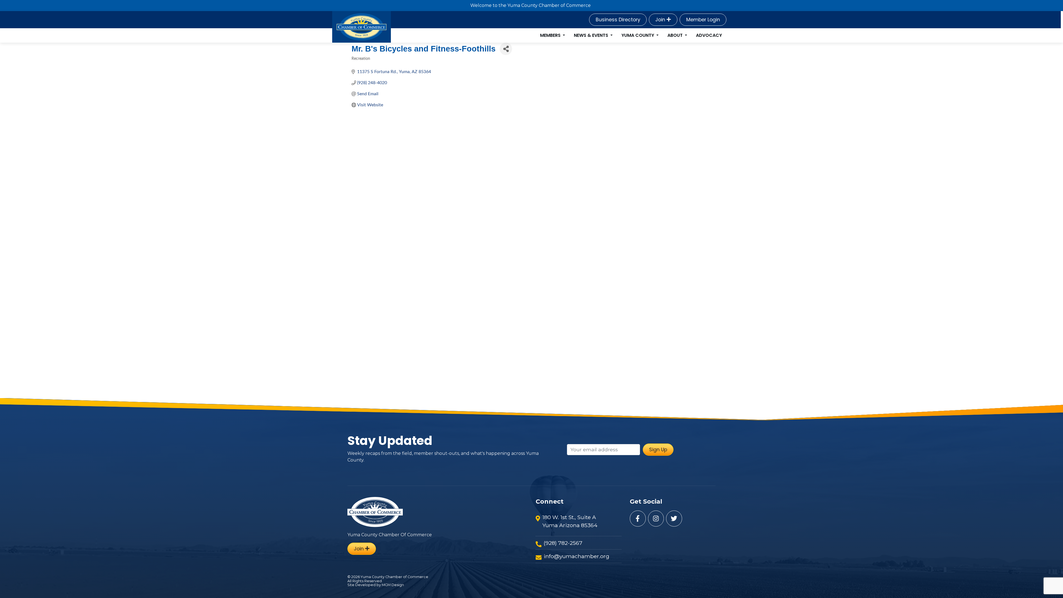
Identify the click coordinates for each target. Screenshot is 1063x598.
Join (661, 19)
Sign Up (658, 449)
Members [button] (551, 35)
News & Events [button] (591, 35)
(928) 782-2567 (563, 543)
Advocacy (709, 35)
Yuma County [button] (638, 35)
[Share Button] (506, 49)
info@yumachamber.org (576, 556)
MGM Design (393, 585)
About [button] (675, 35)
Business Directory (618, 19)
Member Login (703, 19)
